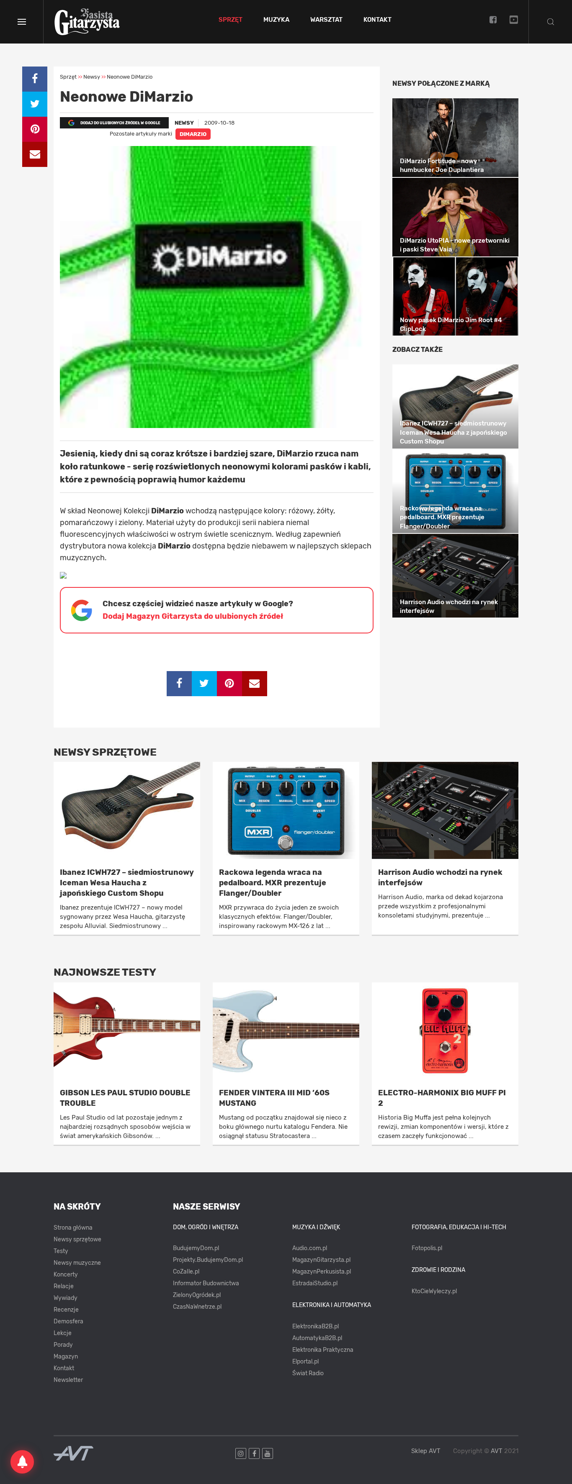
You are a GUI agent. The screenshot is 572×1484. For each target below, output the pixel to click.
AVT (496, 1451)
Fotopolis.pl (427, 1248)
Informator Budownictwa (206, 1283)
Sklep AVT (426, 1451)
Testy (61, 1251)
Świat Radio (308, 1373)
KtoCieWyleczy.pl (434, 1291)
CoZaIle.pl (186, 1271)
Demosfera (68, 1321)
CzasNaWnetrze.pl (197, 1306)
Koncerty (66, 1274)
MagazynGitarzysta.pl (321, 1260)
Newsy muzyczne (77, 1262)
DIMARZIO (193, 134)
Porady (63, 1344)
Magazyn (66, 1356)
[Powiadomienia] (22, 1462)
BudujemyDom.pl (196, 1248)
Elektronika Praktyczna (322, 1349)
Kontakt (377, 20)
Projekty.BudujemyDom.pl (208, 1260)
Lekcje (63, 1333)
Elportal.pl (305, 1361)
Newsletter (68, 1380)
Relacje (64, 1286)
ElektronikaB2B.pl (315, 1326)
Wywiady (65, 1298)
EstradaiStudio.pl (315, 1283)
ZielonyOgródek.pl (197, 1295)
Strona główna (73, 1227)
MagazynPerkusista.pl (321, 1271)
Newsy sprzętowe (77, 1239)
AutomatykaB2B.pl (317, 1338)
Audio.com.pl (309, 1248)
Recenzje (66, 1309)
